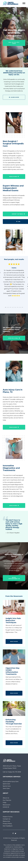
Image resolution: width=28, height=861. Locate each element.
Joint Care (6, 788)
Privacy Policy (7, 823)
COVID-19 (6, 807)
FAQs (4, 802)
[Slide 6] (14, 307)
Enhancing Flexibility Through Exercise (14, 722)
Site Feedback (7, 826)
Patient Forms (7, 816)
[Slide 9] (19, 307)
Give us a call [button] (13, 338)
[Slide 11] (22, 307)
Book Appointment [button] (13, 578)
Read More (14, 641)
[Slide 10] (21, 307)
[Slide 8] (17, 307)
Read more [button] (13, 176)
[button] (14, 607)
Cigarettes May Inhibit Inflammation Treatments (12, 671)
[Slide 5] (12, 307)
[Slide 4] (10, 307)
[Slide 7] (16, 307)
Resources (6, 821)
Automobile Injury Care (10, 781)
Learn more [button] (15, 97)
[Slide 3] (9, 307)
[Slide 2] (7, 307)
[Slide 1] (5, 307)
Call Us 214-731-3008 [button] (14, 43)
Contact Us (6, 819)
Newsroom (6, 805)
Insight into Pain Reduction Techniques (13, 620)
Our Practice (7, 800)
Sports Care (7, 786)
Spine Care (6, 783)
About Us (6, 798)
